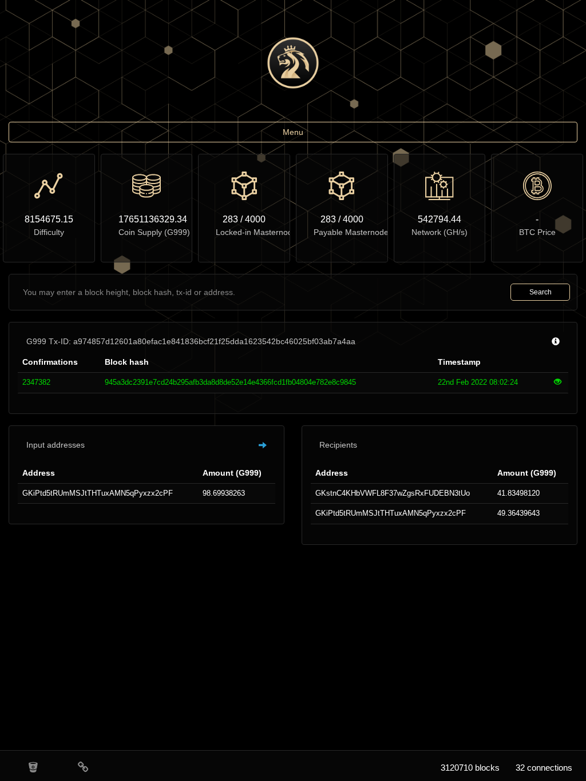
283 (230, 219)
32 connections (544, 767)
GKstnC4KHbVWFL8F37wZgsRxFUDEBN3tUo (392, 493)
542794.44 (439, 219)
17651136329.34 (146, 219)
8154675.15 (49, 219)
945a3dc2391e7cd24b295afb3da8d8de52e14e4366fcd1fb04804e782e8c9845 (230, 382)
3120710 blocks (470, 767)
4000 (255, 219)
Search (540, 292)
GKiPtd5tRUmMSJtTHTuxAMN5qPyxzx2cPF (97, 493)
